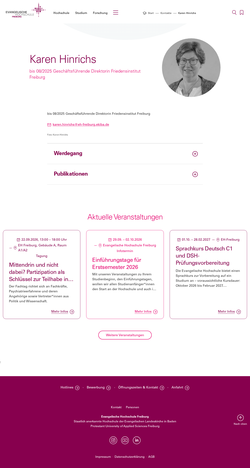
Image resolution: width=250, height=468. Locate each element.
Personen (132, 407)
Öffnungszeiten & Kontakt (138, 387)
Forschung (100, 13)
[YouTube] (125, 440)
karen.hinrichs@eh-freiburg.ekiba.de (81, 124)
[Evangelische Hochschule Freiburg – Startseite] (25, 10)
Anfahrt (177, 387)
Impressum (103, 457)
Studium (81, 13)
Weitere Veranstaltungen (125, 335)
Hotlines (67, 387)
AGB (151, 457)
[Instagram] (113, 440)
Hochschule (61, 13)
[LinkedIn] (136, 440)
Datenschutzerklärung (130, 457)
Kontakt (116, 407)
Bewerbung (96, 387)
